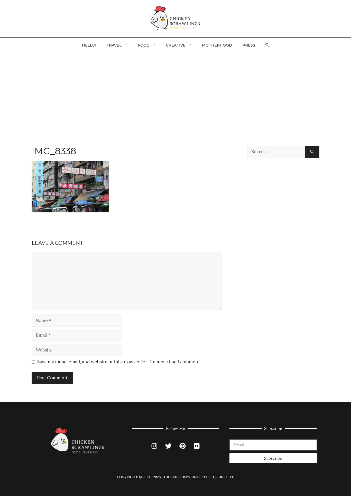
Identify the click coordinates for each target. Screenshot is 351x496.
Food (144, 45)
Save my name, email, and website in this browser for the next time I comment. (119, 362)
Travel (114, 45)
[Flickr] (196, 445)
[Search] (312, 152)
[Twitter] (168, 445)
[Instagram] (154, 445)
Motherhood (217, 45)
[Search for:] (276, 152)
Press (248, 45)
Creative (176, 45)
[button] (267, 45)
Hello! (89, 45)
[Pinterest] (182, 445)
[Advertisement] (175, 92)
